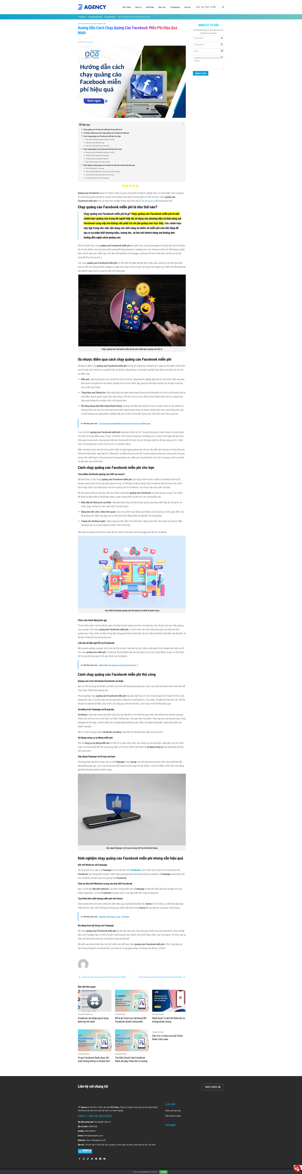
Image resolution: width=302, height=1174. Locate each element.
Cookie (144, 1172)
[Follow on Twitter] (92, 1159)
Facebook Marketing (95, 17)
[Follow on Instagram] (84, 1159)
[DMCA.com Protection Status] (85, 1151)
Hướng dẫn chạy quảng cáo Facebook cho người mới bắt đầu (160, 977)
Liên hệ (187, 7)
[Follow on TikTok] (88, 1159)
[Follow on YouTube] (104, 1159)
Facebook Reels (109, 17)
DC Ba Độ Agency (147, 200)
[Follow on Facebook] (80, 1159)
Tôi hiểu (163, 1172)
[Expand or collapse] (183, 125)
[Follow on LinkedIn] (100, 1159)
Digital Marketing (84, 23)
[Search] (223, 7)
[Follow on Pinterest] (96, 1159)
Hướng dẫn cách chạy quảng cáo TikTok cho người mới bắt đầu (104, 977)
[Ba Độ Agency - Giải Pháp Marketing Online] (92, 7)
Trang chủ (81, 17)
